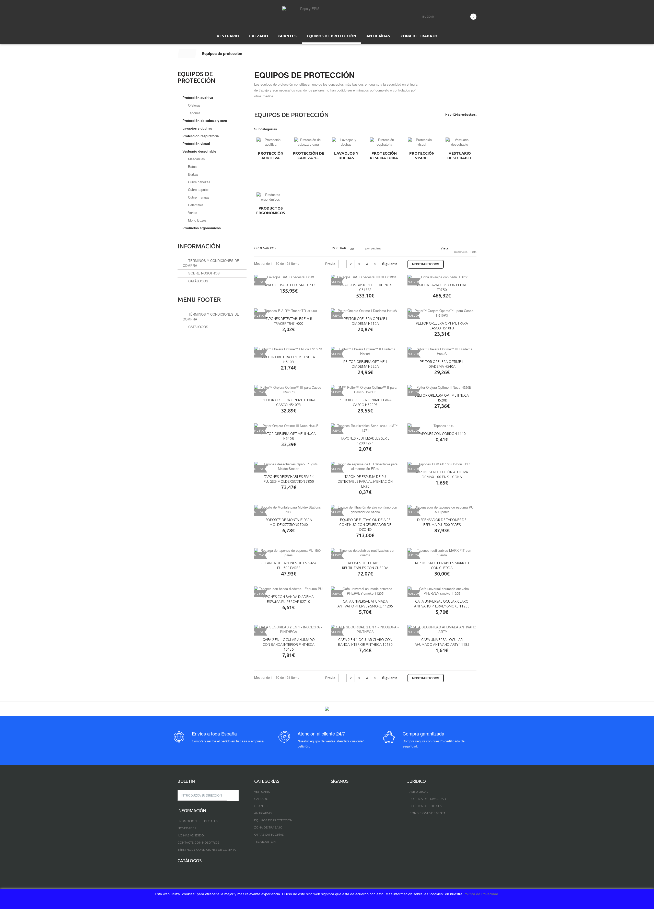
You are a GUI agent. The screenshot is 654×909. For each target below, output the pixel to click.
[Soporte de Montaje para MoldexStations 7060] (288, 509)
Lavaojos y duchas (346, 155)
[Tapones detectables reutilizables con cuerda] (365, 552)
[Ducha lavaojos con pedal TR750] (441, 277)
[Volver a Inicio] (187, 53)
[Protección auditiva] (270, 142)
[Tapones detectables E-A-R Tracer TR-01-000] (288, 310)
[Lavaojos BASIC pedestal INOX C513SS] (365, 277)
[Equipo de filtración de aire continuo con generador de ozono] (365, 509)
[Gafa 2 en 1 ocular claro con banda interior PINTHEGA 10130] (365, 629)
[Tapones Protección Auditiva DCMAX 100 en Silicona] (441, 464)
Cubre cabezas (198, 181)
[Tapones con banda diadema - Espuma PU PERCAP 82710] (288, 588)
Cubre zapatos (198, 189)
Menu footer (199, 299)
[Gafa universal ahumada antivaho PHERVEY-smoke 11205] (365, 591)
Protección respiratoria (384, 155)
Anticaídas (263, 813)
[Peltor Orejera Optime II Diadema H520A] (365, 351)
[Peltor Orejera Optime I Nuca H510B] (288, 349)
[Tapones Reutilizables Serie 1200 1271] (365, 428)
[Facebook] (332, 792)
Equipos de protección (273, 820)
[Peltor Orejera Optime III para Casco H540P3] (288, 389)
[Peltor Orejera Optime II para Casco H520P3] (365, 389)
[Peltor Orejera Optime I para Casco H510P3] (441, 313)
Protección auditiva (270, 155)
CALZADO (258, 36)
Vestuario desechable (459, 155)
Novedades (187, 828)
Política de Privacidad (480, 894)
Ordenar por (265, 248)
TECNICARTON (265, 841)
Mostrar (339, 248)
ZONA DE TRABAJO (418, 36)
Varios (192, 212)
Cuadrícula (461, 252)
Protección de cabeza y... (308, 155)
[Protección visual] (421, 142)
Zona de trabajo (268, 827)
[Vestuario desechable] (459, 142)
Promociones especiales (197, 821)
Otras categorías (269, 834)
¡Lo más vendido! (191, 835)
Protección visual (422, 155)
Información (199, 246)
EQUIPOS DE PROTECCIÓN (331, 36)
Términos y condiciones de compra (211, 316)
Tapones (194, 112)
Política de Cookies (425, 806)
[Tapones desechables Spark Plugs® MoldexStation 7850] (288, 466)
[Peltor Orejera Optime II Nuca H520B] (441, 387)
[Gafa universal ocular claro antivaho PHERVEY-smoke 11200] (441, 591)
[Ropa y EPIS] (307, 13)
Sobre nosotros (203, 273)
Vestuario (262, 791)
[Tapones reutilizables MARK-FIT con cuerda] (441, 552)
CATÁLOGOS (197, 281)
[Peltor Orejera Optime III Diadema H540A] (441, 351)
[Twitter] (341, 792)
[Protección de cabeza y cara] (308, 142)
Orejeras (194, 105)
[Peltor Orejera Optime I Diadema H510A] (365, 310)
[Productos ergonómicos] (270, 197)
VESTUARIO (228, 36)
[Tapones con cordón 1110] (441, 425)
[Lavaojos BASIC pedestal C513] (288, 277)
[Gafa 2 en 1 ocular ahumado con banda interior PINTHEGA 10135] (288, 629)
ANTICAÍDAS (378, 36)
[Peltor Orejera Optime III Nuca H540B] (288, 425)
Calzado (261, 798)
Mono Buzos (197, 220)
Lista (473, 252)
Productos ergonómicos (270, 210)
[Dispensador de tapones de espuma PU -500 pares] (441, 509)
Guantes (261, 806)
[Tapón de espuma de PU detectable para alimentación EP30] (365, 466)
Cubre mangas (198, 197)
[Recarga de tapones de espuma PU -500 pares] (288, 552)
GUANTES (287, 36)
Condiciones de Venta (428, 813)
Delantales (195, 204)
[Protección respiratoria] (384, 142)
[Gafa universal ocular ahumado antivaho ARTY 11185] (441, 629)
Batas (192, 166)
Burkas (192, 174)
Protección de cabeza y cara (204, 120)
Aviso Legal (419, 791)
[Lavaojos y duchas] (346, 142)
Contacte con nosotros (198, 842)
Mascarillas (196, 158)
